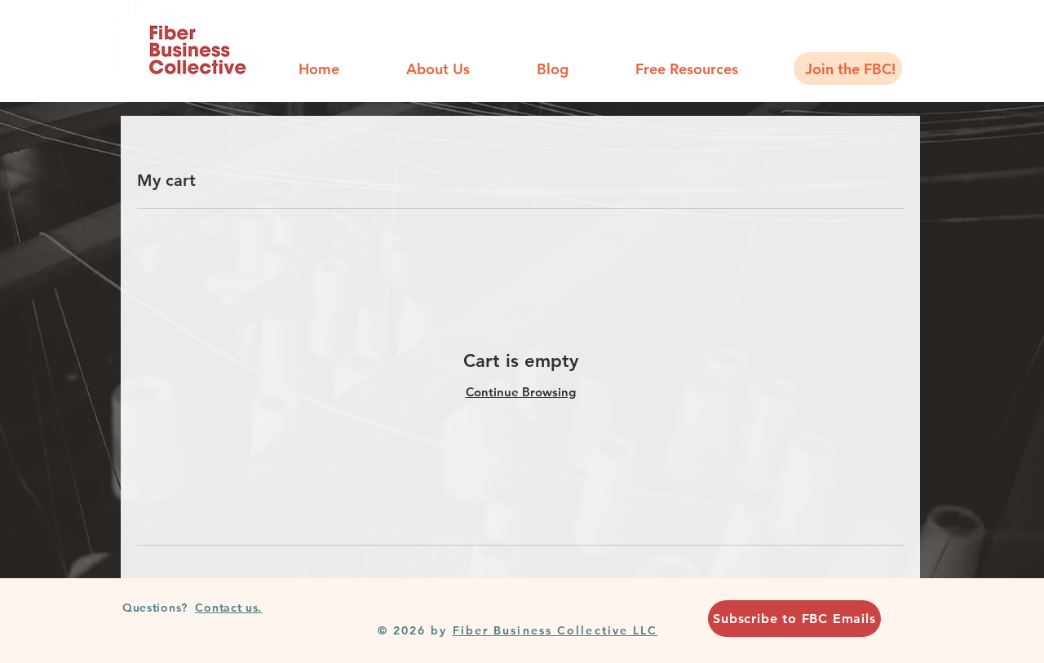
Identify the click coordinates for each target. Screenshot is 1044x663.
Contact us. (228, 607)
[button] (687, 68)
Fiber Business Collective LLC (555, 630)
